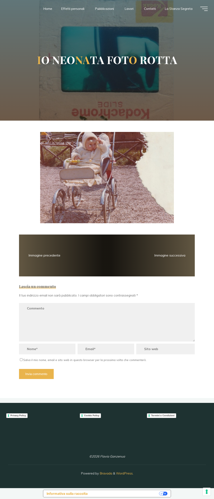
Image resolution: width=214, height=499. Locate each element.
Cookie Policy (91, 415)
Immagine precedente (45, 255)
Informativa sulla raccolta (67, 493)
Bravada (105, 473)
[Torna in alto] (197, 482)
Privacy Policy (18, 415)
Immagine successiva (169, 255)
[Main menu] (204, 9)
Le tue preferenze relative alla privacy (125, 493)
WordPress (124, 473)
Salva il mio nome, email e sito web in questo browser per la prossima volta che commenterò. (84, 360)
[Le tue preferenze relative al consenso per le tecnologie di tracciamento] (207, 492)
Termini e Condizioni (163, 415)
